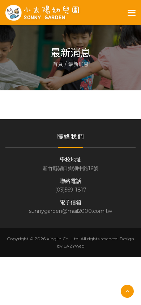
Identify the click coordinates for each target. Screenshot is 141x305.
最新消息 (78, 64)
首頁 (58, 64)
